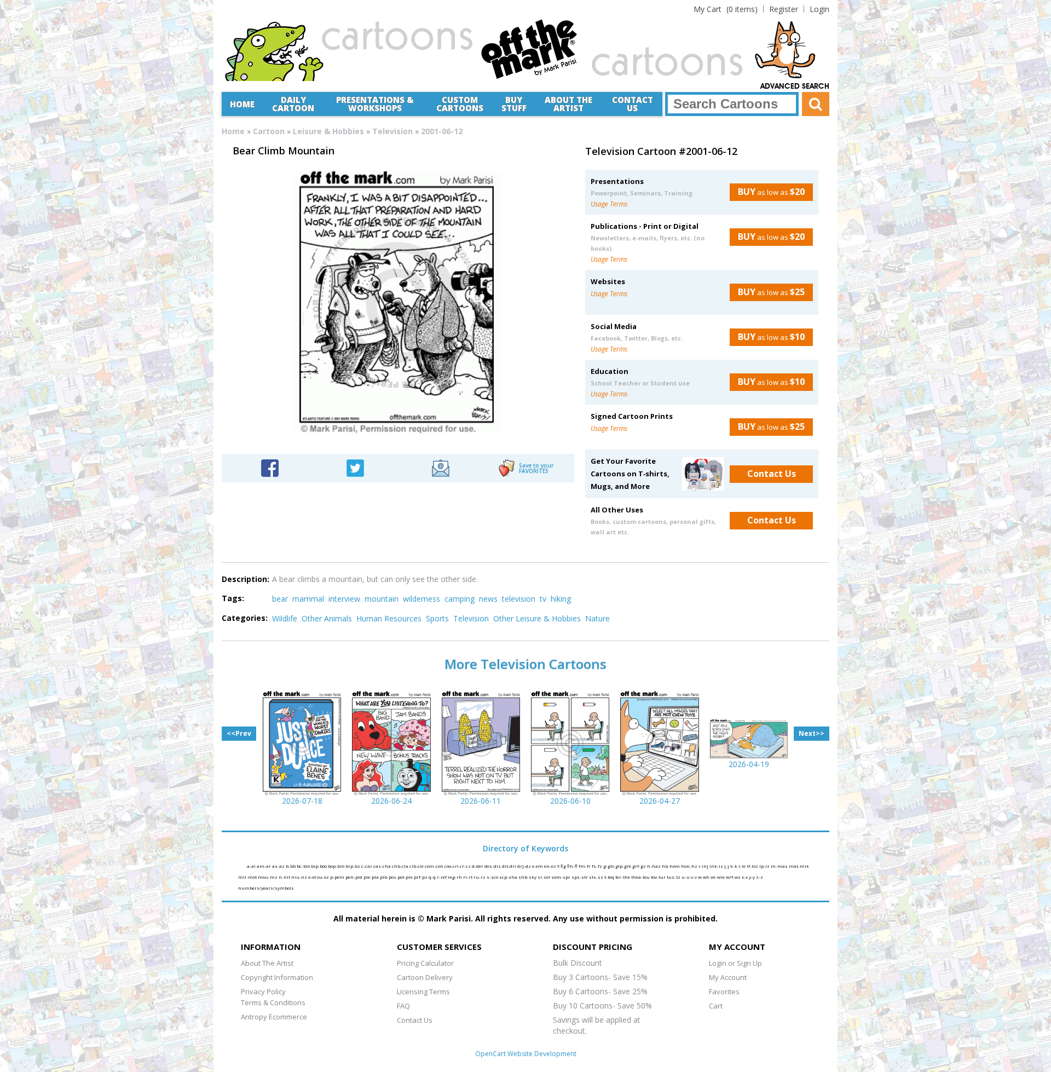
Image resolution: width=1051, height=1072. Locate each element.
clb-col (417, 866)
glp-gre (623, 866)
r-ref (442, 877)
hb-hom (671, 866)
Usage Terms (609, 204)
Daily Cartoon (293, 103)
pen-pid (354, 877)
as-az (279, 866)
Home (242, 104)
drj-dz (524, 866)
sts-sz (596, 877)
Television (392, 131)
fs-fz (597, 866)
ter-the (623, 877)
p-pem (337, 877)
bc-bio (304, 866)
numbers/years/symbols (266, 888)
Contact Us (632, 103)
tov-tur (659, 877)
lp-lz (765, 866)
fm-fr (585, 866)
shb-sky (528, 877)
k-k (734, 866)
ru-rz (480, 877)
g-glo (609, 866)
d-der (478, 866)
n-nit (285, 877)
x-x (745, 877)
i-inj (703, 866)
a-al (252, 866)
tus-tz (674, 877)
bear (280, 598)
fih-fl (573, 866)
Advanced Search (794, 86)
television (518, 598)
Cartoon (269, 131)
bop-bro (336, 866)
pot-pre (405, 877)
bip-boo (319, 866)
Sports (437, 618)
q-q (433, 877)
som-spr (561, 877)
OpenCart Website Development (525, 1053)
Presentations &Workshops (375, 103)
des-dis (493, 866)
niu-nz (299, 877)
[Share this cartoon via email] (440, 467)
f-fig (562, 866)
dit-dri (509, 866)
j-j (727, 866)
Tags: (233, 598)
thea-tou (641, 877)
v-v (694, 877)
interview (344, 598)
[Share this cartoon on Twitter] (355, 467)
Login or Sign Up (735, 963)
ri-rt (468, 877)
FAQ (403, 1006)
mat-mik (799, 866)
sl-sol (544, 877)
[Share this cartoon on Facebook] (270, 467)
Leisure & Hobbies (328, 131)
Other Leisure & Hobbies (537, 618)
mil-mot (248, 877)
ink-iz (716, 866)
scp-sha (508, 877)
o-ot (312, 877)
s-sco (493, 877)
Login (819, 9)
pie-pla (371, 877)
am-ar (264, 866)
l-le (742, 866)
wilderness (421, 598)
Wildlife (284, 618)
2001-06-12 (442, 131)
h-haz (654, 866)
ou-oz (323, 877)
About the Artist (568, 103)
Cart (716, 1006)
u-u (686, 877)
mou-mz (268, 877)
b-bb (291, 866)
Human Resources (388, 618)
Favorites (724, 991)
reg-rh (455, 877)
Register (783, 9)
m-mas (780, 866)
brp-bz (353, 866)
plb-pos (388, 877)
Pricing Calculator (425, 963)
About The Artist (267, 963)
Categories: (245, 618)
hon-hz (689, 866)
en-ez (550, 866)
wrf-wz (734, 877)
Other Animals (327, 618)
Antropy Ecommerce (274, 1017)
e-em (538, 866)
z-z (759, 877)
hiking (561, 598)
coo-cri (452, 866)
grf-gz (639, 866)
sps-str (580, 877)
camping (459, 598)
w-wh (704, 877)
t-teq (609, 877)
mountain (382, 598)
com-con (434, 866)
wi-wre (718, 877)
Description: (245, 579)
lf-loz (753, 866)
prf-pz (421, 877)
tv (543, 598)
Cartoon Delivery (425, 977)
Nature (597, 618)
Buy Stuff (514, 103)
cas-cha (382, 866)
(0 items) (726, 9)
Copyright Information (277, 977)
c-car (367, 866)
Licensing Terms (423, 991)
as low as (771, 192)
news (488, 598)
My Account (728, 977)
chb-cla (400, 866)
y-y (752, 877)
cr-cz (466, 866)
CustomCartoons (459, 103)
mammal (308, 598)
